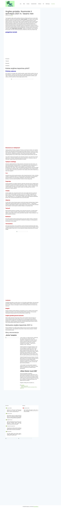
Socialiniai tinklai (33, 3)
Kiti (43, 3)
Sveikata (28, 3)
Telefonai (39, 3)
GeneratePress (35, 506)
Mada (24, 3)
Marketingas (48, 3)
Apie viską (53, 3)
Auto (20, 3)
